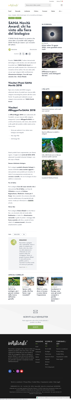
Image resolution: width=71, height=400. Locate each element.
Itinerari (38, 362)
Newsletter (51, 1)
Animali (38, 359)
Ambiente (27, 11)
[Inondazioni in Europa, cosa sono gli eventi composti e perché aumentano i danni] (57, 281)
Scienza (47, 362)
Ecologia (47, 351)
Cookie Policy (60, 354)
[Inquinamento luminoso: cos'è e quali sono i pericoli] (52, 99)
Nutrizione (48, 354)
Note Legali (59, 359)
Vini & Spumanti (49, 367)
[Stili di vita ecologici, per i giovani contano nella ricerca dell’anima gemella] (14, 281)
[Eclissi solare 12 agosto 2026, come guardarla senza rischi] (52, 34)
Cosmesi (44, 11)
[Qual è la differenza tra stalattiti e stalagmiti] (52, 122)
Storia (46, 364)
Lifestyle (18, 18)
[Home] (13, 5)
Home (9, 15)
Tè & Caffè (48, 349)
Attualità (14, 15)
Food (9, 11)
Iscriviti (35, 327)
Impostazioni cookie (61, 357)
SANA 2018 (17, 234)
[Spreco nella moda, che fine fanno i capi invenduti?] (28, 281)
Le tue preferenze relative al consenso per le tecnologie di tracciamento (53, 397)
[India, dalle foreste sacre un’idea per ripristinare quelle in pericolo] (52, 144)
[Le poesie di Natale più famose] (52, 167)
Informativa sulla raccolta (5, 399)
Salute (53, 11)
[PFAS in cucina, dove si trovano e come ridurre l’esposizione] (42, 281)
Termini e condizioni (62, 349)
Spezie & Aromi (49, 357)
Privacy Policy (60, 351)
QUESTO (30, 200)
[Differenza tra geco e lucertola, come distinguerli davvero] (52, 60)
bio (24, 234)
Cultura (36, 11)
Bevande (17, 11)
